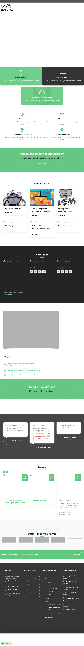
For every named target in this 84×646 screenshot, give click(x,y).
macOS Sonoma (39, 500)
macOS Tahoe (65, 500)
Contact (47, 598)
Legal (46, 601)
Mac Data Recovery (13, 209)
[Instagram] (17, 271)
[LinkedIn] (13, 271)
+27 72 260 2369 (12, 590)
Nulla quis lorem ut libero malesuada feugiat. (22, 375)
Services (50, 585)
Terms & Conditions (54, 605)
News (27, 587)
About (47, 579)
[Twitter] (9, 271)
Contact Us (29, 593)
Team (27, 576)
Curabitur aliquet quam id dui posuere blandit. (22, 370)
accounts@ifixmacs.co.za (14, 594)
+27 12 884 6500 (12, 586)
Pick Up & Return (53, 588)
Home (47, 576)
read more (8, 212)
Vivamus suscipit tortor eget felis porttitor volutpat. (21, 364)
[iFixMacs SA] (7, 10)
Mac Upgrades (11, 226)
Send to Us (29, 596)
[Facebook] (5, 271)
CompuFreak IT (50, 617)
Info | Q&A (29, 590)
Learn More (42, 163)
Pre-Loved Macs (65, 226)
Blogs (49, 594)
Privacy (28, 584)
